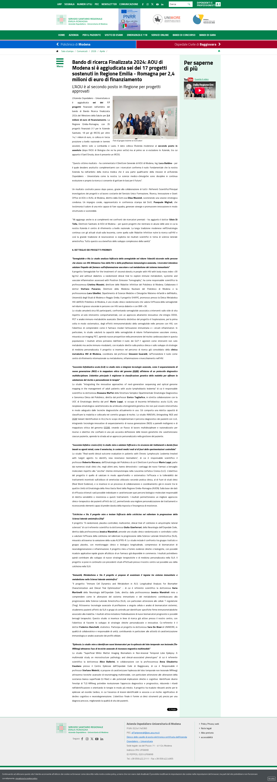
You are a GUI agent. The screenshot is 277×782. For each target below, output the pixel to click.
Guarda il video (202, 79)
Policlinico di (75, 44)
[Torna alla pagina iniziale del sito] (57, 51)
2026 (93, 51)
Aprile (102, 51)
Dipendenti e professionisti (206, 4)
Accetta (271, 778)
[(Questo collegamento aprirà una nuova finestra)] (166, 19)
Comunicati (82, 51)
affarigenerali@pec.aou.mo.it (146, 732)
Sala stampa (67, 51)
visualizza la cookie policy (26, 778)
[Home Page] (82, 17)
